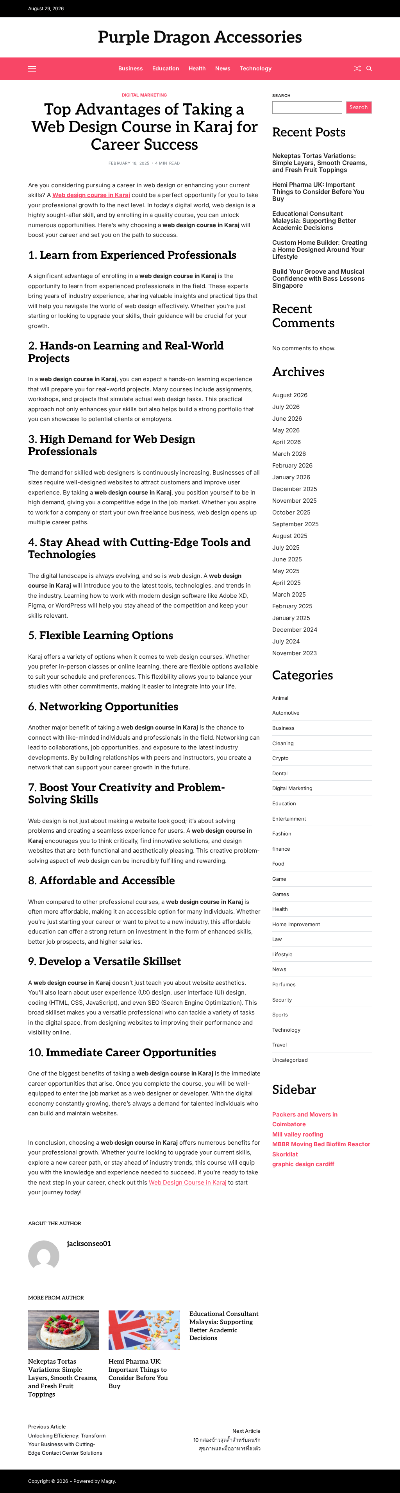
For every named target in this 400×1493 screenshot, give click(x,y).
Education (165, 68)
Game (279, 879)
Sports (280, 1015)
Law (277, 939)
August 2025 (289, 535)
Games (280, 894)
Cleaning (283, 743)
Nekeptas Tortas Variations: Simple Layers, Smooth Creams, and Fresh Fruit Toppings (62, 1378)
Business (130, 68)
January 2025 (291, 618)
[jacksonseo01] (43, 1256)
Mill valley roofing (297, 1134)
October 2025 (291, 512)
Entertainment (289, 819)
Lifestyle (282, 954)
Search (281, 95)
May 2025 (286, 571)
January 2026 (291, 477)
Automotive (286, 713)
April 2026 (286, 442)
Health (197, 68)
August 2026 (289, 395)
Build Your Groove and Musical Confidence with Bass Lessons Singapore (318, 278)
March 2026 (289, 453)
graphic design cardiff (303, 1164)
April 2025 (286, 582)
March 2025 (289, 594)
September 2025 (295, 524)
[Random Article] (357, 68)
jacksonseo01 (89, 1244)
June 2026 (287, 418)
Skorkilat (285, 1154)
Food (278, 864)
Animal (280, 698)
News (222, 68)
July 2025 (286, 547)
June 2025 (287, 559)
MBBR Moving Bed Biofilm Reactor (321, 1144)
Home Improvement (296, 924)
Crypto (280, 758)
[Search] (369, 68)
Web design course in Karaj (91, 195)
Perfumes (284, 985)
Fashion (281, 834)
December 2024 (295, 629)
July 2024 (286, 641)
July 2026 (286, 406)
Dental (280, 773)
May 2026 (286, 430)
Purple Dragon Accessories (200, 37)
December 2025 (294, 489)
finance (281, 849)
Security (282, 1000)
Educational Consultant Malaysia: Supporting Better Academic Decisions (314, 220)
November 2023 (294, 653)
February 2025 (292, 606)
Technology (255, 68)
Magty (108, 1481)
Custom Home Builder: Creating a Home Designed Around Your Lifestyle (319, 249)
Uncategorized (290, 1060)
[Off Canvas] (32, 69)
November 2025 (294, 500)
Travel (279, 1045)
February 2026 (292, 465)
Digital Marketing (144, 94)
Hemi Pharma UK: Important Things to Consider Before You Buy (318, 192)
